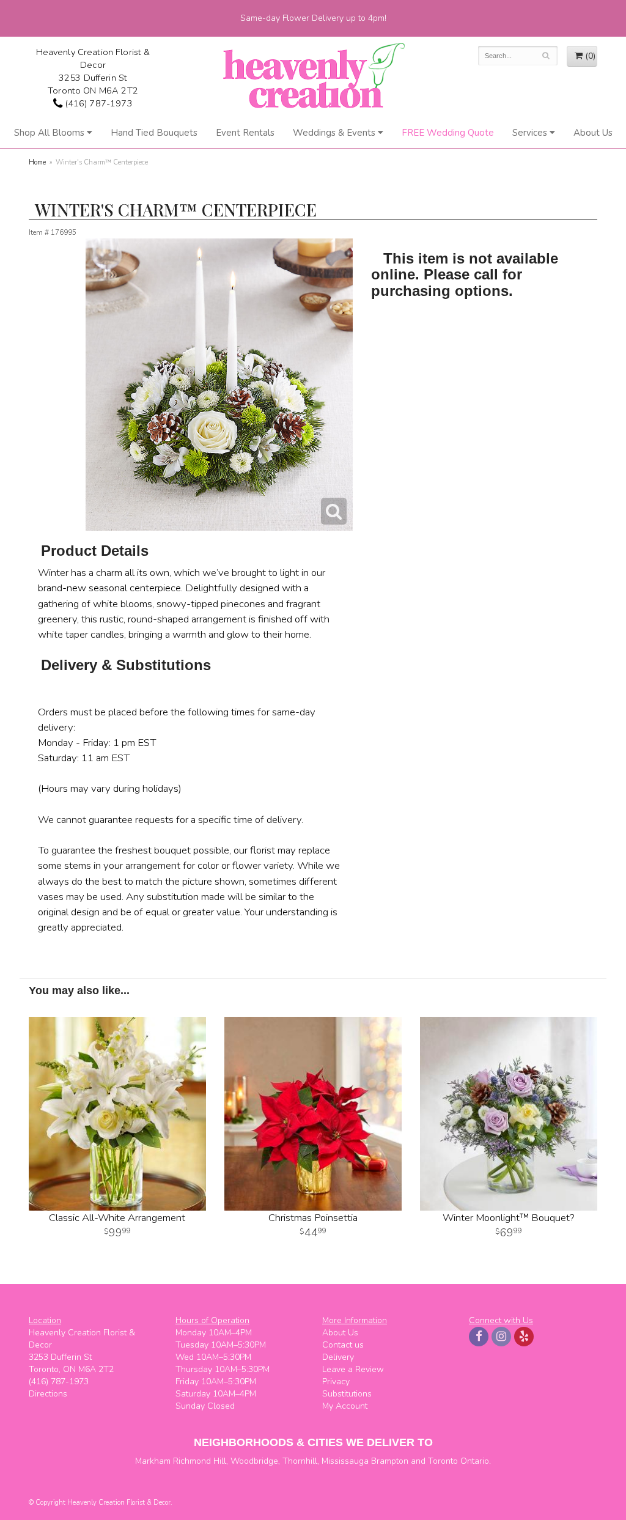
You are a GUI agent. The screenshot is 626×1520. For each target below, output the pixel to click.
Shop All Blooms (49, 133)
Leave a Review (353, 1369)
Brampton (389, 1461)
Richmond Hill (199, 1461)
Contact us (343, 1345)
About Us (593, 133)
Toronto (443, 1461)
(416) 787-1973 (97, 103)
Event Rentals (245, 133)
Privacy (336, 1381)
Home (37, 162)
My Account (344, 1406)
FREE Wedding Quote (448, 133)
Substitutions (347, 1394)
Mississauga (345, 1461)
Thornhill (299, 1461)
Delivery (338, 1357)
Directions (48, 1394)
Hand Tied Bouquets (154, 133)
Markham (153, 1461)
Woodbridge (254, 1461)
